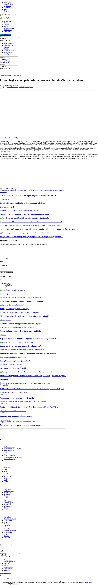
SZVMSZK (7, 468)
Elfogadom (14, 584)
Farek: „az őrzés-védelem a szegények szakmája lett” (20, 346)
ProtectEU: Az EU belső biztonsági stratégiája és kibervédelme (24, 214)
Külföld (6, 26)
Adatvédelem (8, 2)
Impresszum (7, 6)
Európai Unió (17, 190)
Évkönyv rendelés (9, 447)
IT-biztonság (4, 385)
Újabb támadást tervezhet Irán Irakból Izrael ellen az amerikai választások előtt (31, 222)
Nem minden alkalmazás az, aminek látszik (17, 398)
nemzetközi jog (40, 190)
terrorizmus (60, 190)
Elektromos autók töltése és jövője (13, 368)
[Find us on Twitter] (1, 16)
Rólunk (6, 9)
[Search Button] (19, 553)
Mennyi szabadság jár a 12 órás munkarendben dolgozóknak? (24, 316)
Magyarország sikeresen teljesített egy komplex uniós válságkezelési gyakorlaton (31, 237)
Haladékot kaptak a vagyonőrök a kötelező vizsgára (20, 324)
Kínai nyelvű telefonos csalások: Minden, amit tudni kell (22, 301)
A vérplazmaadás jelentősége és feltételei (15, 361)
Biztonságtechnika (9, 23)
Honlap (2, 269)
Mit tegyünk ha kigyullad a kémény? (14, 309)
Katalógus (7, 31)
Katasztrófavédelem (10, 519)
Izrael (34, 190)
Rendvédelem (8, 21)
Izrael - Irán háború (15, 75)
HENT (6, 473)
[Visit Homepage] (5, 18)
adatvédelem (88, 582)
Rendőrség (7, 524)
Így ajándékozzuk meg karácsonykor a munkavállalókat (22, 425)
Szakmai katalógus (9, 450)
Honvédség (7, 517)
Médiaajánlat (8, 7)
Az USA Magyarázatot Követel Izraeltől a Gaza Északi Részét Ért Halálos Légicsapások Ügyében (38, 229)
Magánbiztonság (9, 28)
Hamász (30, 190)
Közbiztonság (8, 30)
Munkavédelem (8, 520)
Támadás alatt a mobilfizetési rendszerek (16, 416)
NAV (5, 522)
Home (2, 75)
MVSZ (6, 469)
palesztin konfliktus (51, 190)
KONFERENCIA (5, 35)
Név (1, 261)
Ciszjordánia (9, 190)
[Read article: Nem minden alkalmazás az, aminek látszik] (49, 392)
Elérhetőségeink (8, 4)
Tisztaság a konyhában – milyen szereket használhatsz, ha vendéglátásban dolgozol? (33, 376)
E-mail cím (3, 265)
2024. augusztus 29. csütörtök (9, 85)
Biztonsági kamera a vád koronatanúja (15, 294)
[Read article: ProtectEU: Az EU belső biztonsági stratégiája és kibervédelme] (49, 210)
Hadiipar (6, 24)
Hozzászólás (4, 258)
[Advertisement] (49, 174)
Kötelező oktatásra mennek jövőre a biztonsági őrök (20, 331)
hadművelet (24, 190)
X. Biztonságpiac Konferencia (13, 448)
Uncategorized (28, 87)
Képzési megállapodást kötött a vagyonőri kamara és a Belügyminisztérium (29, 339)
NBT (5, 471)
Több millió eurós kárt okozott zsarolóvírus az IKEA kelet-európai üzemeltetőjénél (32, 389)
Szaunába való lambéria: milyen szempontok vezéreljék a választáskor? (28, 353)
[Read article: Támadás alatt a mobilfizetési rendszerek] (49, 411)
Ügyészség (7, 525)
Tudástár (6, 11)
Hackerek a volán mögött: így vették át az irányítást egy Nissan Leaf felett (29, 407)
